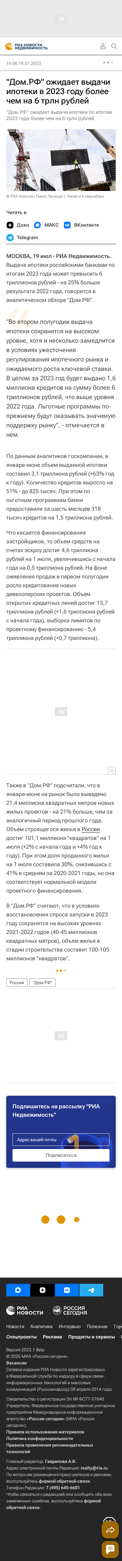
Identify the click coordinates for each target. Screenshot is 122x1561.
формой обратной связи (64, 1481)
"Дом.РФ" (42, 982)
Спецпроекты (21, 1337)
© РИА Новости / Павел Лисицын (34, 196)
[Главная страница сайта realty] (37, 46)
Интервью (70, 1326)
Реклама (52, 1337)
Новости (15, 1326)
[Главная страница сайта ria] (7, 46)
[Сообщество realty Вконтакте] (67, 1290)
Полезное (97, 1326)
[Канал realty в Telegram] (91, 1290)
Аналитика (41, 1326)
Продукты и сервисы (91, 1337)
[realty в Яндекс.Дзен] (42, 1290)
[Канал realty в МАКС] (18, 1290)
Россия (17, 982)
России (91, 829)
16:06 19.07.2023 (23, 63)
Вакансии (16, 1362)
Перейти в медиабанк (85, 196)
